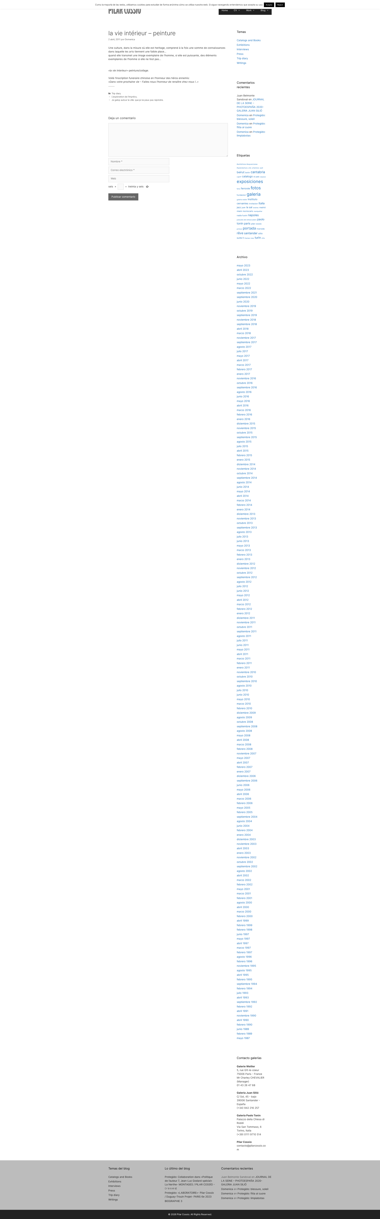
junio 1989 (243, 1029)
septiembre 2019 (247, 315)
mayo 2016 (243, 401)
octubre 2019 (245, 310)
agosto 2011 (244, 636)
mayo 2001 (243, 889)
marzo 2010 (244, 703)
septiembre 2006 (247, 780)
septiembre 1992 (247, 1001)
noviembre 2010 (246, 672)
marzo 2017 (244, 364)
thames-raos (249, 238)
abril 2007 (243, 762)
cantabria (258, 172)
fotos (256, 187)
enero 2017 (243, 373)
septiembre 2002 (247, 866)
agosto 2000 (244, 902)
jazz (239, 207)
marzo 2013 (244, 550)
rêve (240, 233)
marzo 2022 (244, 288)
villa (263, 238)
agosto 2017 (244, 346)
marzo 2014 (244, 500)
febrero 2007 (244, 767)
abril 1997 (243, 943)
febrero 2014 (244, 504)
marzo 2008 (244, 744)
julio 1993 (242, 992)
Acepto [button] (269, 5)
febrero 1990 (244, 1024)
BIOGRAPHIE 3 (173, 1201)
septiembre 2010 (247, 681)
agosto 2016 (244, 392)
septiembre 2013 (247, 527)
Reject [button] (280, 5)
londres (256, 208)
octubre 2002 (245, 861)
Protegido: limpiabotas (251, 1198)
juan (244, 207)
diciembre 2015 (246, 423)
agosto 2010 (244, 685)
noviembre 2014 (246, 468)
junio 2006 (243, 785)
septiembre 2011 (246, 631)
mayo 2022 (243, 283)
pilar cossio (256, 224)
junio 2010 (243, 694)
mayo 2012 (243, 595)
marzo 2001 (244, 893)
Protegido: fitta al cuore (252, 1193)
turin (258, 237)
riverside (261, 229)
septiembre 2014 (247, 477)
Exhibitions (243, 44)
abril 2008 (243, 739)
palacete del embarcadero (246, 220)
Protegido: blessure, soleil (253, 1189)
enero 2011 (243, 667)
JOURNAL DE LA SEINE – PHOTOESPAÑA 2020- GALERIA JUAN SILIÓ (246, 1180)
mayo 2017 (243, 355)
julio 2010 (242, 690)
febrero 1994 (244, 988)
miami (239, 211)
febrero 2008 (244, 748)
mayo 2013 (243, 545)
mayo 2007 (243, 757)
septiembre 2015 (247, 437)
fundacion (241, 195)
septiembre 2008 (247, 726)
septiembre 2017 (247, 342)
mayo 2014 (243, 491)
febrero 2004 (245, 830)
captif (239, 177)
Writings (241, 62)
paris (247, 223)
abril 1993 (243, 997)
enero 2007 (244, 771)
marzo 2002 (244, 880)
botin (247, 172)
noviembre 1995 (246, 965)
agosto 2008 (244, 730)
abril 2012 (242, 599)
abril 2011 (242, 654)
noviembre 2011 (246, 622)
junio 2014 (243, 486)
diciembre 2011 (246, 617)
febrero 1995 (244, 979)
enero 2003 (244, 852)
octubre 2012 (244, 572)
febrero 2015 (244, 455)
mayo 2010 (243, 699)
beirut (240, 172)
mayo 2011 (243, 649)
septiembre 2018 (247, 324)
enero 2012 (243, 613)
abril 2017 (242, 360)
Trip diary (116, 93)
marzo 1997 (244, 947)
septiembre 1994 (247, 983)
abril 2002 (243, 875)
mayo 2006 (243, 789)
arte (249, 168)
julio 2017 (242, 351)
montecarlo (248, 211)
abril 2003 (243, 848)
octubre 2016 (245, 382)
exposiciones (250, 181)
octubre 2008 (245, 721)
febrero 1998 (244, 929)
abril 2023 (243, 269)
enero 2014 (243, 509)
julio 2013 (242, 536)
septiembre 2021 (247, 292)
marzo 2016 (244, 410)
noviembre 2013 (246, 518)
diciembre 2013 (246, 513)
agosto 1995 (244, 970)
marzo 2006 (244, 798)
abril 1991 (242, 1011)
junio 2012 (243, 590)
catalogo (247, 176)
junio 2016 (243, 396)
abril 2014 (243, 495)
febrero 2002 (244, 884)
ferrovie (245, 188)
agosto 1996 (244, 956)
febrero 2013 (244, 554)
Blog (263, 10)
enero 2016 (243, 419)
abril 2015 (242, 450)
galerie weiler (242, 200)
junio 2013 (243, 541)
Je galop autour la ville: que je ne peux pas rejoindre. (137, 100)
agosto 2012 (244, 581)
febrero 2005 (244, 812)
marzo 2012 (244, 604)
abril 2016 (243, 405)
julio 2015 (242, 446)
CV (235, 10)
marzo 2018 (244, 333)
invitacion (253, 203)
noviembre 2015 (246, 428)
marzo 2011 (243, 658)
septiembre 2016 (247, 387)
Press (240, 53)
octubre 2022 (245, 274)
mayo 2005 (243, 807)
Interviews (243, 49)
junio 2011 (243, 645)
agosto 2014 (244, 482)
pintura (239, 229)
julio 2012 (242, 586)
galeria (254, 194)
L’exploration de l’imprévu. (124, 96)
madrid (262, 207)
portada (249, 228)
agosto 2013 (244, 532)
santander (251, 233)
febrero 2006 (245, 803)
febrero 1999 (244, 925)
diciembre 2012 (246, 563)
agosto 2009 (244, 717)
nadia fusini (242, 215)
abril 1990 (243, 1020)
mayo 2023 (243, 265)
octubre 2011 (244, 627)
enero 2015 (243, 459)
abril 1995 (243, 974)
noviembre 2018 (246, 319)
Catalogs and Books (249, 40)
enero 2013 (243, 559)
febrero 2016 (244, 414)
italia (262, 203)
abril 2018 (242, 328)
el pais (256, 176)
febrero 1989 (244, 1033)
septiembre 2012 (247, 577)
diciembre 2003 (246, 839)
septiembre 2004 (247, 816)
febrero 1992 (244, 1006)
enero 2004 (244, 834)
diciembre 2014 (246, 464)
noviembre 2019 (246, 306)
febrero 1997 (244, 952)
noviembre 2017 (246, 337)
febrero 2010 (244, 708)
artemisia (255, 168)
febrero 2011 (244, 663)
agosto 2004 (244, 821)
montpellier (258, 211)
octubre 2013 (245, 522)
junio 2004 (243, 825)
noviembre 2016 (246, 378)
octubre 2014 (245, 473)
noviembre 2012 (246, 568)
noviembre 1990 (246, 1015)
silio (260, 233)
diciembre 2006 (246, 776)
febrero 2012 (244, 608)
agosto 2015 (244, 441)
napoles (253, 215)
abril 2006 (243, 794)
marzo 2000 (244, 911)
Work (248, 10)
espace (263, 177)
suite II (240, 238)
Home (225, 10)
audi (261, 168)
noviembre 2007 (246, 753)
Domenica (243, 115)
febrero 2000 (245, 916)
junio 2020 (243, 301)
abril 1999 (243, 920)
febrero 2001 (244, 898)
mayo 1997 (243, 938)
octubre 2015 (244, 432)
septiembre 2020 (247, 297)
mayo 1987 (243, 1038)
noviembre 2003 (246, 843)
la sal (249, 207)
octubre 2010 (245, 676)
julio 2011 (242, 640)
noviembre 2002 (246, 857)
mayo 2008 (243, 735)
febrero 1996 (244, 961)
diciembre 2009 (246, 712)
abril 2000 (243, 907)
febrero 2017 (244, 369)
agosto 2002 (244, 871)
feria (238, 189)
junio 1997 (243, 934)
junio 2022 (243, 278)
